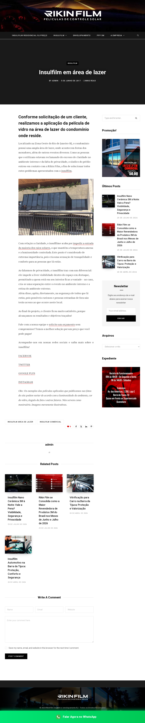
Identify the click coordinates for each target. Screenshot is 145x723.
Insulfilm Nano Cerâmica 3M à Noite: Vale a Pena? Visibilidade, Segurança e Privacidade (128, 205)
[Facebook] (8, 124)
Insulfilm (58, 35)
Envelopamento (81, 35)
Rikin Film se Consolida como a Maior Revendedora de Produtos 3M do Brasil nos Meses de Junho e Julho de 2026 (127, 235)
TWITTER (24, 364)
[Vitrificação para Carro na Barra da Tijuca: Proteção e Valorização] (80, 483)
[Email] (8, 147)
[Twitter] (8, 132)
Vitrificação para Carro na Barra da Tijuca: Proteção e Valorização (126, 262)
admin (55, 81)
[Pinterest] (8, 139)
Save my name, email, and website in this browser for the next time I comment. (44, 648)
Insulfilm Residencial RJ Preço (29, 35)
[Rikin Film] (72, 16)
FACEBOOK (24, 355)
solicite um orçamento (62, 324)
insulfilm (66, 170)
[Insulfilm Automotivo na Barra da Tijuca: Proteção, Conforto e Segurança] (18, 545)
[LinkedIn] (86, 426)
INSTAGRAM (25, 382)
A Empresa (116, 35)
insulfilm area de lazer (20, 422)
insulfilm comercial (50, 422)
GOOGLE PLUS (26, 373)
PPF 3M (100, 35)
